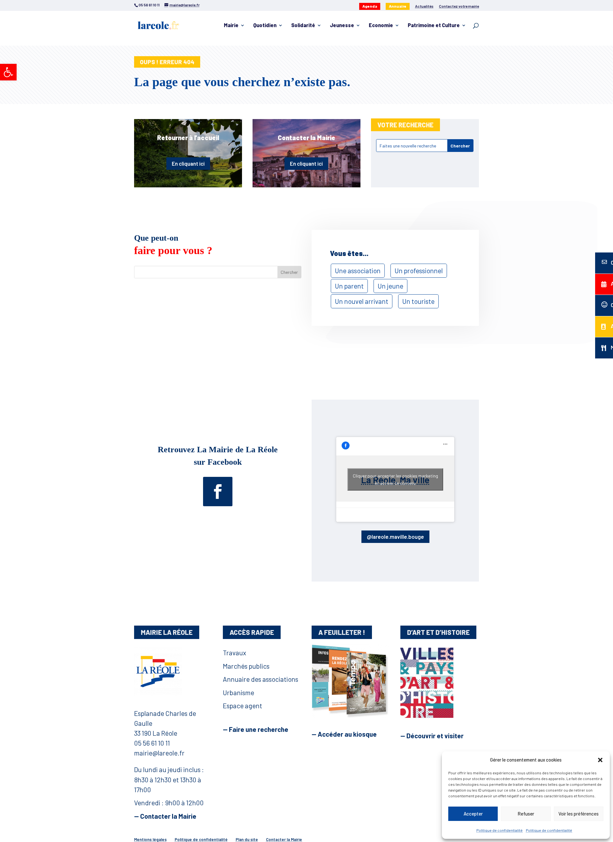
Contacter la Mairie (284, 839)
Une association (358, 270)
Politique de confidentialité (499, 830)
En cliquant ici (188, 163)
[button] (8, 72)
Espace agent (242, 706)
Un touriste (418, 301)
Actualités (424, 6)
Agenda (369, 6)
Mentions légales (150, 839)
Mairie (231, 25)
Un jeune (390, 286)
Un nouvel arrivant (361, 301)
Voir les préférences (578, 813)
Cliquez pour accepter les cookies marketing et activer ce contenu (395, 479)
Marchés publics (246, 666)
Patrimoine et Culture (434, 25)
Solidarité (303, 25)
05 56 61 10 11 (152, 743)
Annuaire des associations (260, 679)
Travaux (234, 653)
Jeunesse (342, 25)
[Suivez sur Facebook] (217, 491)
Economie (381, 25)
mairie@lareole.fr (159, 753)
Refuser (526, 813)
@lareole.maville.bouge (395, 536)
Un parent (349, 286)
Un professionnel (419, 270)
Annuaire (397, 6)
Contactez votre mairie (459, 6)
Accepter (473, 813)
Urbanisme (238, 692)
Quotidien (264, 25)
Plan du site (247, 839)
